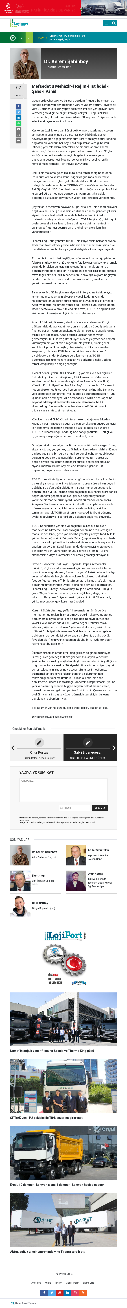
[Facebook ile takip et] (44, 1293)
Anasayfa (36, 1283)
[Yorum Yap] (18, 140)
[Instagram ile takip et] (75, 1293)
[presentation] (21, 38)
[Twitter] (18, 112)
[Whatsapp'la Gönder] (18, 123)
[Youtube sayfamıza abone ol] (60, 1293)
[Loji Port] (19, 23)
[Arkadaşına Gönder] (18, 129)
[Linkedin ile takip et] (67, 1293)
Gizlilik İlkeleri (72, 1283)
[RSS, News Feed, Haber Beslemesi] (83, 1293)
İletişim (58, 1283)
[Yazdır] (18, 134)
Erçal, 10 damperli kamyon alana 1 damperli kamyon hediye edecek (68, 37)
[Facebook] (18, 106)
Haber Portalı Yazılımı (25, 1303)
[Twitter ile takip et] (52, 1293)
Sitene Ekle (88, 1283)
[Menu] (106, 23)
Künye (48, 1283)
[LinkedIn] (18, 117)
